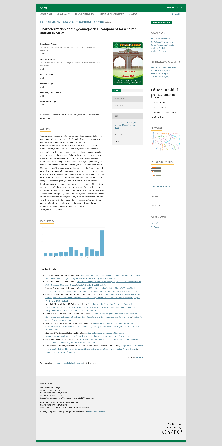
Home (42, 22)
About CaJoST (63, 14)
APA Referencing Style (160, 70)
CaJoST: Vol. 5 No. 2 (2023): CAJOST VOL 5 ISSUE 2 (93, 278)
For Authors (155, 227)
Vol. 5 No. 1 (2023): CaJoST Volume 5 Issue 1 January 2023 (80, 22)
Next (138, 357)
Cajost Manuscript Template (163, 45)
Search (176, 14)
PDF (117, 90)
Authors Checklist (158, 51)
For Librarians (156, 231)
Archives (51, 22)
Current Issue (46, 14)
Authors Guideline (159, 48)
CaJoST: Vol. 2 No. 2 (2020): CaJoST (116, 336)
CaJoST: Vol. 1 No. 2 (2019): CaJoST (91, 285)
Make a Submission (161, 22)
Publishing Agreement (160, 39)
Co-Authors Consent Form (162, 42)
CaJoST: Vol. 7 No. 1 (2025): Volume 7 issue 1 (82, 310)
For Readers (155, 223)
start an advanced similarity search (67, 363)
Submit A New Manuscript (112, 14)
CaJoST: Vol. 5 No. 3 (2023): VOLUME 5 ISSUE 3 (120, 291)
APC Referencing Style (160, 76)
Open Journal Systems (160, 186)
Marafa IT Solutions (96, 411)
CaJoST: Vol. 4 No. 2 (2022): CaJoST (60, 352)
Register (170, 7)
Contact (133, 14)
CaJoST (44, 7)
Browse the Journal (84, 14)
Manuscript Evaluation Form (163, 67)
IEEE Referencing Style (161, 73)
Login (179, 7)
